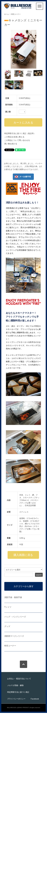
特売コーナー (16, 14)
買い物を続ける (10, 144)
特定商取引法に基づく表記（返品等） (19, 133)
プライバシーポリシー (16, 699)
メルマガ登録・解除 (15, 685)
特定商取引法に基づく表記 (18, 692)
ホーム (6, 14)
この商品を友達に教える (14, 137)
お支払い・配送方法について (19, 679)
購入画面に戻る (23, 554)
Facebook (35, 699)
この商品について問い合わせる (17, 140)
